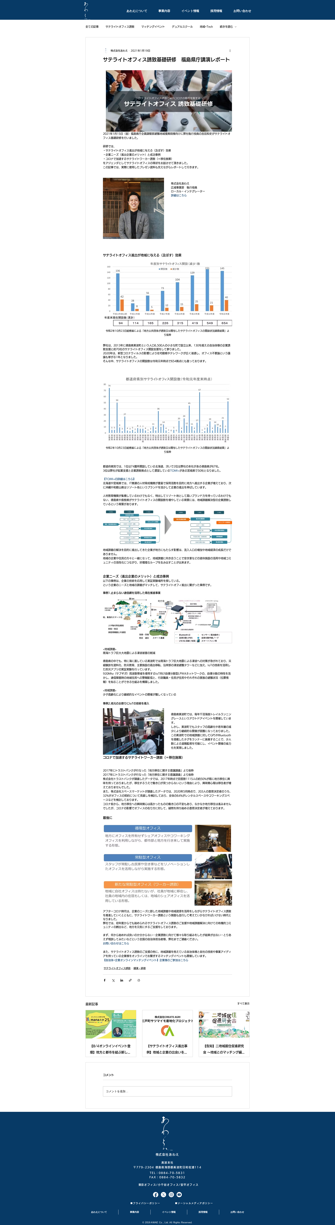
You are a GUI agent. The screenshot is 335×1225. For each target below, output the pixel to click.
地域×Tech (206, 26)
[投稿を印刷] (138, 980)
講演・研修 (139, 968)
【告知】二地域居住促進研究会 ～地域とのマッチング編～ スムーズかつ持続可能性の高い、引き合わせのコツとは (224, 1049)
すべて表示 (243, 1003)
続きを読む (226, 26)
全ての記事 (92, 26)
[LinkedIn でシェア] (121, 980)
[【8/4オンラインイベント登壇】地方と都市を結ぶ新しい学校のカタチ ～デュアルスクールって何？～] (111, 1024)
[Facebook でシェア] (104, 980)
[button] (133, 11)
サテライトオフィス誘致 (120, 26)
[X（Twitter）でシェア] (113, 980)
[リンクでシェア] (130, 980)
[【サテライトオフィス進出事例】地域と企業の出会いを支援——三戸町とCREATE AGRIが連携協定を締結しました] (167, 1024)
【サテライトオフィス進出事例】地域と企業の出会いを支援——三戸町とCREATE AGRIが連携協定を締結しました (167, 1049)
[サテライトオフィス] (155, 1194)
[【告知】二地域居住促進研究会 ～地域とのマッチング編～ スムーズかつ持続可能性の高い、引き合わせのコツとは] (224, 1024)
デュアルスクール (182, 26)
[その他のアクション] (230, 51)
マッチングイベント (153, 26)
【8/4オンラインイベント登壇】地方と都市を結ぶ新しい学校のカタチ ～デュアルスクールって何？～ (111, 1049)
